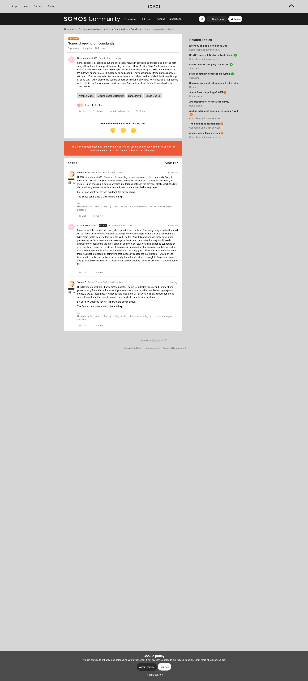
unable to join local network (204, 132)
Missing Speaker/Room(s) (111, 95)
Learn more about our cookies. (210, 659)
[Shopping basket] (291, 6)
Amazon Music (86, 95)
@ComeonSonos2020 (91, 177)
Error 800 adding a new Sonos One (208, 45)
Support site (175, 18)
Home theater (196, 96)
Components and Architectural (204, 49)
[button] (216, 19)
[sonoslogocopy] (154, 6)
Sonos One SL (153, 95)
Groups (161, 18)
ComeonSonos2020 (87, 58)
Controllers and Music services (204, 59)
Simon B (81, 172)
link (175, 183)
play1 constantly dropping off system (209, 73)
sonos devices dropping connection (209, 64)
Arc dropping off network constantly (209, 101)
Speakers (136, 29)
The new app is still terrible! (204, 123)
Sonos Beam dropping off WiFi (206, 92)
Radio (51, 6)
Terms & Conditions (132, 347)
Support (38, 6)
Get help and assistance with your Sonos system (103, 29)
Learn (25, 6)
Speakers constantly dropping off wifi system (214, 83)
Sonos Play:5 (134, 95)
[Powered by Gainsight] (154, 341)
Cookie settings (152, 347)
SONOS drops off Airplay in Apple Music (211, 55)
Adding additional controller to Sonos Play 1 (213, 110)
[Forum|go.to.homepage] (92, 19)
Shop (14, 6)
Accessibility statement (174, 347)
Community (70, 29)
